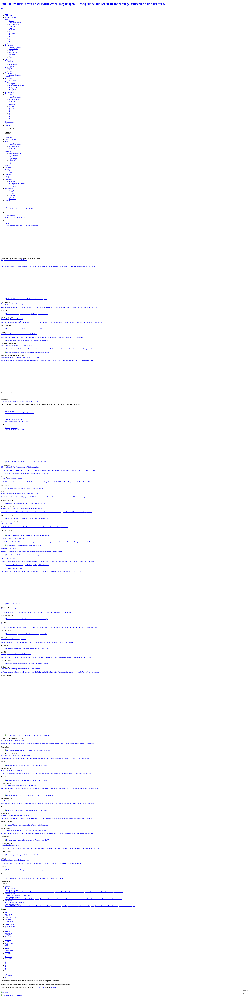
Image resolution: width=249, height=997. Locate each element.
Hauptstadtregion (14, 24)
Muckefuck (12, 66)
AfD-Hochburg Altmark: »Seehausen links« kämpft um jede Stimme (22, 508)
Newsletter (12, 33)
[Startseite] (124, 4)
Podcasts (11, 31)
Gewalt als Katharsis (7, 523)
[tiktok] (9, 117)
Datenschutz (8, 941)
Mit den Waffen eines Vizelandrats (11, 478)
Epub (10, 916)
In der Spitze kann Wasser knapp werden (13, 639)
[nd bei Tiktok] (9, 42)
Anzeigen (8, 935)
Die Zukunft (8, 957)
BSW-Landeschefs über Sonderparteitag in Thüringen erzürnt (19, 467)
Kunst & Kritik (13, 49)
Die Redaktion (9, 924)
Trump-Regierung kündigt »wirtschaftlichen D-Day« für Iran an (20, 401)
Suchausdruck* (9, 129)
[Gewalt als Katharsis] (27, 518)
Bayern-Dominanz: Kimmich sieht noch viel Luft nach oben (19, 493)
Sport (10, 28)
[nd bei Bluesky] (9, 36)
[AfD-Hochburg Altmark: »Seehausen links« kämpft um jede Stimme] (26, 503)
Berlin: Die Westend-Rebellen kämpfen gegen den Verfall (18, 785)
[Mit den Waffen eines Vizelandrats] (27, 473)
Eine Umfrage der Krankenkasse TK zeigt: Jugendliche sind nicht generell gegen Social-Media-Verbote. (33, 878)
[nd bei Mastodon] (9, 35)
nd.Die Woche (13, 64)
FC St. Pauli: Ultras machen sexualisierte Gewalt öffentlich (19, 334)
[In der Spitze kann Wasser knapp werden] (26, 634)
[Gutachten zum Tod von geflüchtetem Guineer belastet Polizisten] (28, 664)
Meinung (11, 21)
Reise (10, 57)
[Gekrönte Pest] (29, 795)
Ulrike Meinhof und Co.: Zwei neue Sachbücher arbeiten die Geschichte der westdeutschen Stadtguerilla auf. (34, 527)
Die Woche (12, 29)
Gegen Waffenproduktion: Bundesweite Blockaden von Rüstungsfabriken (23, 830)
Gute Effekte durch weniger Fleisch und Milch (15, 860)
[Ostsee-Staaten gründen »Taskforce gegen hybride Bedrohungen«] (27, 352)
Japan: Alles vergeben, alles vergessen (12, 740)
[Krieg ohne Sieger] (26, 619)
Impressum (8, 940)
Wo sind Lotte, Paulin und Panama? (12, 319)
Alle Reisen (12, 80)
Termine (7, 77)
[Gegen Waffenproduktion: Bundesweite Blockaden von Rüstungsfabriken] (27, 825)
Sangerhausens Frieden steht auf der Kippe (14, 260)
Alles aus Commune (15, 75)
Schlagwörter (9, 950)
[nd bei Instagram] (9, 38)
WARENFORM (39, 987)
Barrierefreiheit (9, 943)
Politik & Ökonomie (15, 22)
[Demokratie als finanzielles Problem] (27, 604)
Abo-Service (12, 89)
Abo (2, 8)
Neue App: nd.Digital (11, 917)
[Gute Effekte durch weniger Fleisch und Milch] (27, 855)
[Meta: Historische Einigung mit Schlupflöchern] (28, 750)
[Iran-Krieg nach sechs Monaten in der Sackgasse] (27, 649)
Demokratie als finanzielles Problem (12, 609)
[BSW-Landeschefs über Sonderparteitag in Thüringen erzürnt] (26, 462)
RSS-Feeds (8, 958)
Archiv (7, 948)
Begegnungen (13, 52)
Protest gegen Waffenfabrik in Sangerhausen (14, 304)
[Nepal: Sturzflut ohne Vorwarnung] (26, 765)
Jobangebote (8, 933)
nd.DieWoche (13, 87)
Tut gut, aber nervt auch (8, 875)
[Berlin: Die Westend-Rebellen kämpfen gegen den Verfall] (27, 780)
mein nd (7, 125)
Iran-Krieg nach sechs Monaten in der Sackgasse (16, 654)
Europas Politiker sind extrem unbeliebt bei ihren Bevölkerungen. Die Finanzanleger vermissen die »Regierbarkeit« (36, 612)
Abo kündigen (9, 914)
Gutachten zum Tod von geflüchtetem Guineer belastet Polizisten (21, 669)
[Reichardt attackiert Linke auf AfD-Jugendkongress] (27, 340)
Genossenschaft (9, 122)
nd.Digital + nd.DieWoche (17, 85)
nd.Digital (12, 84)
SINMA (53, 987)
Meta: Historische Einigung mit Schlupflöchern (15, 755)
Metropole (12, 54)
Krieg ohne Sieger (6, 624)
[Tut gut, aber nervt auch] (24, 870)
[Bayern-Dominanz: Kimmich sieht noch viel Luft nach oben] (24, 488)
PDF (6, 916)
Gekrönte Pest (5, 800)
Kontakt (7, 931)
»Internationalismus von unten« (10, 845)
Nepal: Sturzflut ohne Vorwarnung (11, 770)
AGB (6, 945)
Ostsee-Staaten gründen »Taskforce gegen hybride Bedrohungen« (21, 357)
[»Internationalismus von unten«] (28, 840)
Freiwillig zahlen (10, 921)
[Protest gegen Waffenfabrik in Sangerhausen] (26, 299)
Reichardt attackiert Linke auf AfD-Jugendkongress (16, 345)
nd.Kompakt (12, 63)
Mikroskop (12, 50)
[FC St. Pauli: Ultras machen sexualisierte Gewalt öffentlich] (26, 329)
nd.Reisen (8, 953)
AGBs (11, 91)
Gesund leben (13, 70)
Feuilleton (12, 26)
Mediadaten (8, 936)
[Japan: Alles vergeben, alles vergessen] (27, 735)
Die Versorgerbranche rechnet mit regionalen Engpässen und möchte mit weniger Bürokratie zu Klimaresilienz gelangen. (38, 642)
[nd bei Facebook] (9, 40)
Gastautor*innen (10, 926)
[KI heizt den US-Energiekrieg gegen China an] (27, 810)
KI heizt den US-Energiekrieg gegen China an (15, 815)
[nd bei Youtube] (9, 43)
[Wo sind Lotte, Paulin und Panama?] (26, 314)
